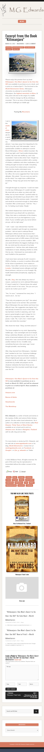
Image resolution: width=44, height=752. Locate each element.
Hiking (21, 480)
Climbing (29, 477)
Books (8, 47)
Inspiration (9, 482)
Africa (20, 151)
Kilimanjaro (30, 47)
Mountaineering (11, 485)
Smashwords (10, 402)
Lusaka (8, 268)
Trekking (29, 485)
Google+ (8, 450)
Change (21, 477)
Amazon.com (10, 392)
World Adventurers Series (14, 89)
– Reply (22, 622)
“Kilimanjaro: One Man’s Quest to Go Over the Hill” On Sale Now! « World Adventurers (20, 616)
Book (14, 477)
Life (26, 482)
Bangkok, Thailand (30, 429)
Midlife (32, 482)
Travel (8, 49)
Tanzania (21, 485)
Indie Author (29, 480)
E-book (15, 480)
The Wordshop (10, 406)
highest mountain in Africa (26, 93)
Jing (13, 279)
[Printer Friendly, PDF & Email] (15, 471)
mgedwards (20, 44)
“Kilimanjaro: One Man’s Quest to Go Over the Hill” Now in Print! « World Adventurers (20, 634)
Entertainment (18, 47)
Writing (16, 49)
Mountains (26, 112)
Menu (22, 21)
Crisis (8, 480)
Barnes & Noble (11, 397)
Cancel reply (17, 660)
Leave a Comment (31, 44)
